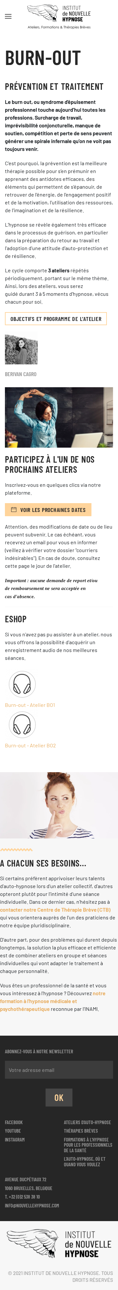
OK (59, 1097)
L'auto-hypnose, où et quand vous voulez (85, 1161)
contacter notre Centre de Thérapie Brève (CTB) (55, 909)
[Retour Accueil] (59, 16)
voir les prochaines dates (53, 509)
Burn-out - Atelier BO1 (30, 705)
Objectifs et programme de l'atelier (55, 318)
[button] (8, 16)
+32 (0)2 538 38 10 (24, 1197)
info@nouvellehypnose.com (32, 1205)
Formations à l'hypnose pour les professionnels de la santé (88, 1145)
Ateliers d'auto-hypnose (87, 1122)
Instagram (15, 1139)
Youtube (13, 1131)
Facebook (14, 1122)
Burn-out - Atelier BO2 (30, 745)
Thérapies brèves (81, 1131)
